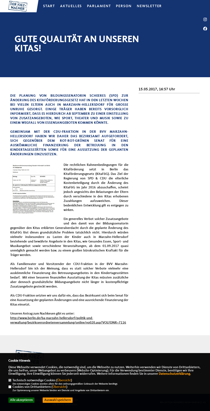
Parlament (99, 6)
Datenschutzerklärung (174, 374)
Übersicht (64, 380)
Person (124, 6)
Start (49, 6)
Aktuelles (71, 6)
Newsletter (149, 6)
